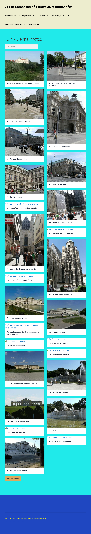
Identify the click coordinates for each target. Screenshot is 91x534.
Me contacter (34, 24)
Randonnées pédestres (13, 24)
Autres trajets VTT (59, 15)
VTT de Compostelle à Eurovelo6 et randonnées (38, 7)
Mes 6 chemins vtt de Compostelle (18, 15)
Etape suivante (13, 478)
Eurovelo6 (41, 15)
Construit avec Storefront (14, 521)
